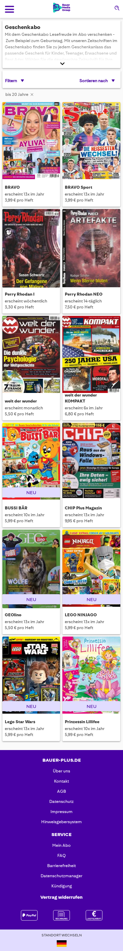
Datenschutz (61, 801)
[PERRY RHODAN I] (31, 248)
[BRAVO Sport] (91, 141)
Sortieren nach (93, 80)
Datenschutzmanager (61, 875)
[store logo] (61, 8)
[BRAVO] (31, 141)
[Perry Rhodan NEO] (91, 248)
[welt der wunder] (31, 355)
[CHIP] (91, 462)
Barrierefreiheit (61, 865)
